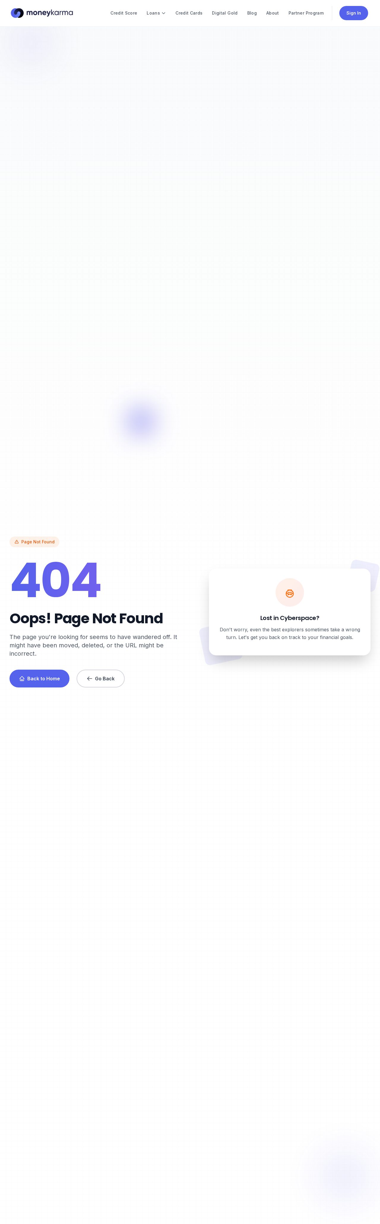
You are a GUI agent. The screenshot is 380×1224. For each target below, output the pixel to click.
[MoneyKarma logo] (42, 13)
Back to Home (43, 679)
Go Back (105, 679)
